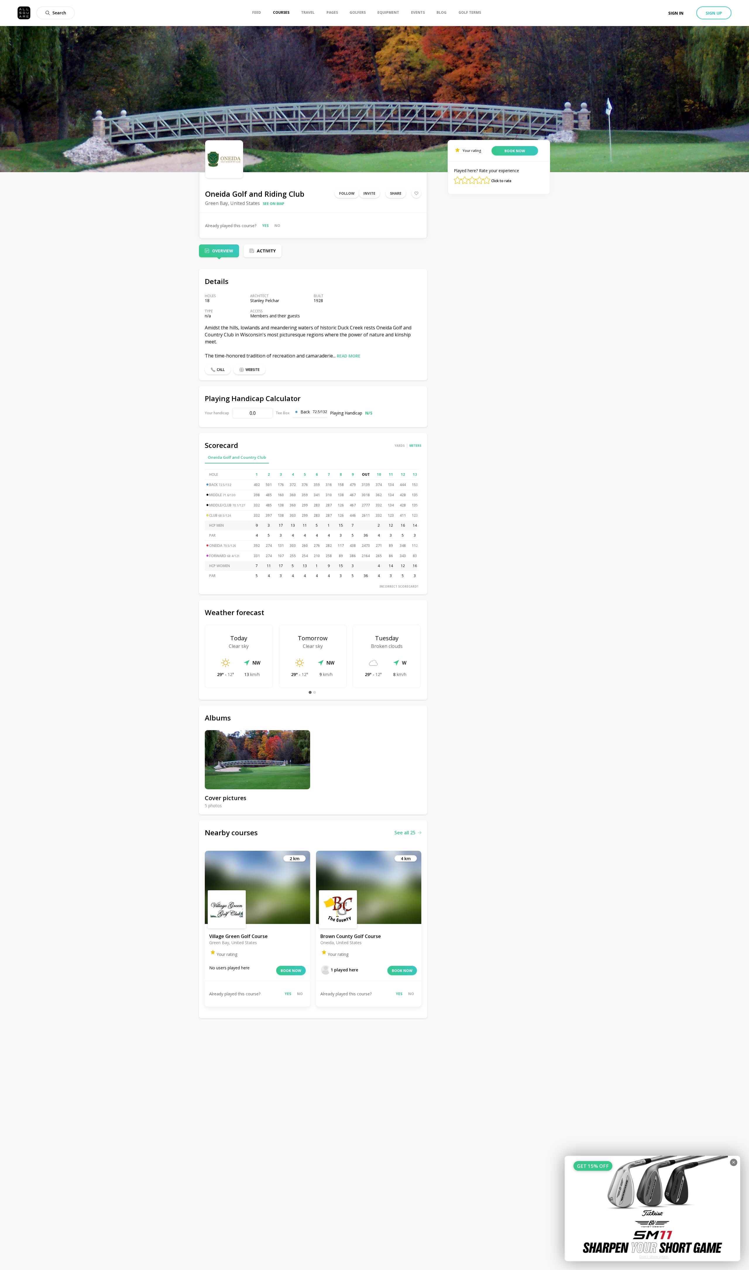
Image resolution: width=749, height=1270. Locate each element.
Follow (347, 193)
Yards (400, 446)
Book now (291, 970)
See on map (273, 203)
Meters (415, 446)
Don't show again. (654, 1256)
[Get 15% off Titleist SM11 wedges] (652, 1208)
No (277, 225)
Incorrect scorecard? (398, 586)
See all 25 (404, 832)
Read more (348, 356)
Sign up (714, 13)
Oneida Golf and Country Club (237, 457)
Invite (369, 193)
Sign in (675, 13)
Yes (265, 225)
